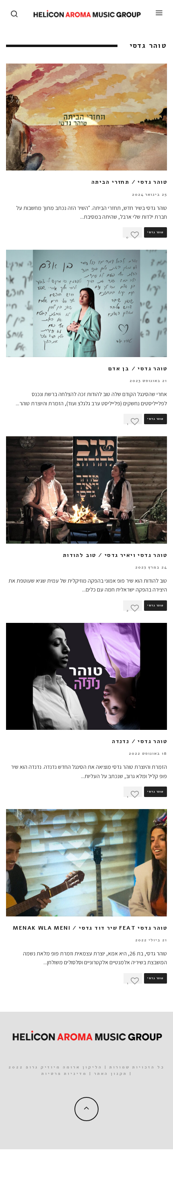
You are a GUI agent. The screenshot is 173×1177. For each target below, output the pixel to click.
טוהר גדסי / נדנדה (139, 741)
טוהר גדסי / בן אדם (137, 368)
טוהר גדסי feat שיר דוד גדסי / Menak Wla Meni (90, 928)
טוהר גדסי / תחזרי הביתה (129, 182)
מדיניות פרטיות (64, 1073)
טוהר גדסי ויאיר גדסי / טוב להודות (115, 555)
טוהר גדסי (155, 232)
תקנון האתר (110, 1073)
